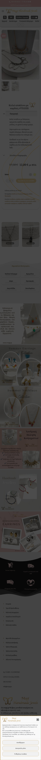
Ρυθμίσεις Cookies (20, 754)
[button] (38, 720)
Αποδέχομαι (21, 742)
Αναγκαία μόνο (20, 748)
